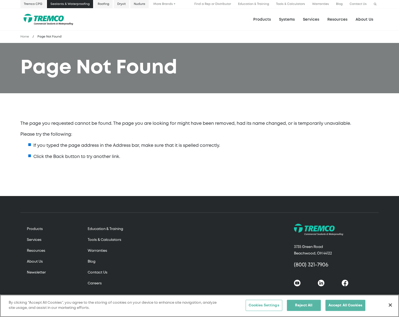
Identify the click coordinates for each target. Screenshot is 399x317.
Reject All (303, 305)
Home (24, 36)
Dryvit (121, 4)
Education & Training (253, 4)
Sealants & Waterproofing (70, 4)
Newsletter (36, 272)
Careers (95, 283)
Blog (339, 4)
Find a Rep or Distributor (212, 4)
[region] (199, 306)
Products (262, 19)
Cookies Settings (264, 305)
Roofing (103, 4)
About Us (364, 19)
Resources (337, 19)
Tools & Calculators (290, 4)
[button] (375, 4)
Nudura (139, 4)
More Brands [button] (163, 4)
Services (34, 239)
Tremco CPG (33, 4)
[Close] (390, 305)
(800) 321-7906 (311, 265)
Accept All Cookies (345, 305)
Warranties (320, 4)
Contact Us (358, 4)
